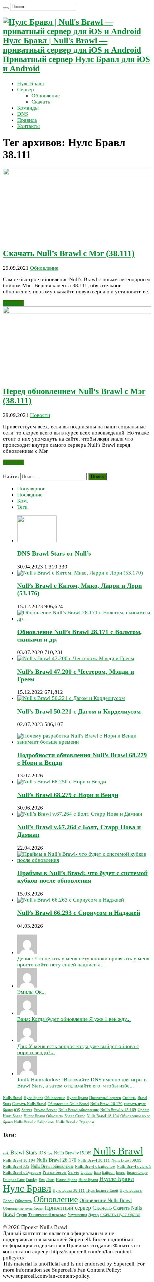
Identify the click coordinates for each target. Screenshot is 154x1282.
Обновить (54, 1116)
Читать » (13, 303)
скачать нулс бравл (120, 1214)
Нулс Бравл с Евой (102, 1190)
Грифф (31, 1180)
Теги (22, 507)
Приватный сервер (105, 1098)
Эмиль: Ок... (31, 992)
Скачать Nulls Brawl (29, 1104)
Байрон (108, 1173)
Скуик (21, 1215)
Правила (27, 120)
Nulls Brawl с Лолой (134, 1166)
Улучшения (77, 1215)
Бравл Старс (74, 1116)
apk (6, 1153)
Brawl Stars (23, 1152)
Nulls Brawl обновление (78, 1110)
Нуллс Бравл (77, 1098)
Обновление (46, 96)
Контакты (28, 126)
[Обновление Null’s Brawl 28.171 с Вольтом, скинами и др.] (84, 618)
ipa (50, 1153)
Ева (42, 1180)
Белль (120, 1173)
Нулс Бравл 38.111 (69, 1190)
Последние (30, 495)
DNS (22, 114)
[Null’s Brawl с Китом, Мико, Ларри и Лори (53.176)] (80, 573)
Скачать (41, 102)
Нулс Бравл (30, 83)
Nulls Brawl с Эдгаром (75, 1122)
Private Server (45, 1110)
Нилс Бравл (12, 1116)
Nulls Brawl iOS (16, 1166)
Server (26, 1110)
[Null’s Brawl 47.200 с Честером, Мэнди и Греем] (75, 658)
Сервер (25, 89)
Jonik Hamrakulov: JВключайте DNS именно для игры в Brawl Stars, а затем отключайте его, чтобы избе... (81, 1083)
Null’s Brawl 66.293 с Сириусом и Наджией (78, 912)
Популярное (31, 488)
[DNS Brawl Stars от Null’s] (37, 540)
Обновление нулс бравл (23, 1208)
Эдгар (93, 1215)
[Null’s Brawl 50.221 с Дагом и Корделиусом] (71, 698)
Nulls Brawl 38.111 (94, 1160)
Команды (28, 108)
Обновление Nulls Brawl (68, 1104)
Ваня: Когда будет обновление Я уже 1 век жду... (74, 1019)
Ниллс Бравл (34, 1116)
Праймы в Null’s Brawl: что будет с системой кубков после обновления (82, 876)
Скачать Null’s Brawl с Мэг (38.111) (69, 253)
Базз (97, 1173)
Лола (50, 1180)
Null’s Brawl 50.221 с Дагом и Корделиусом (79, 711)
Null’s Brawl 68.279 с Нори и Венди (67, 794)
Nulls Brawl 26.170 (106, 1104)
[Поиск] (6, 8)
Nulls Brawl (12, 1098)
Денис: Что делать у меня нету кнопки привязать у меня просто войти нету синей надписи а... (83, 961)
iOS (17, 1110)
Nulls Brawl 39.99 (126, 1160)
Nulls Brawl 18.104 (103, 1116)
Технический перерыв (47, 1215)
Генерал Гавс (14, 1180)
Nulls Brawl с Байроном (34, 1122)
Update (143, 1110)
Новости (40, 415)
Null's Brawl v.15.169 (118, 1110)
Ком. (22, 501)
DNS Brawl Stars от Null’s (54, 553)
